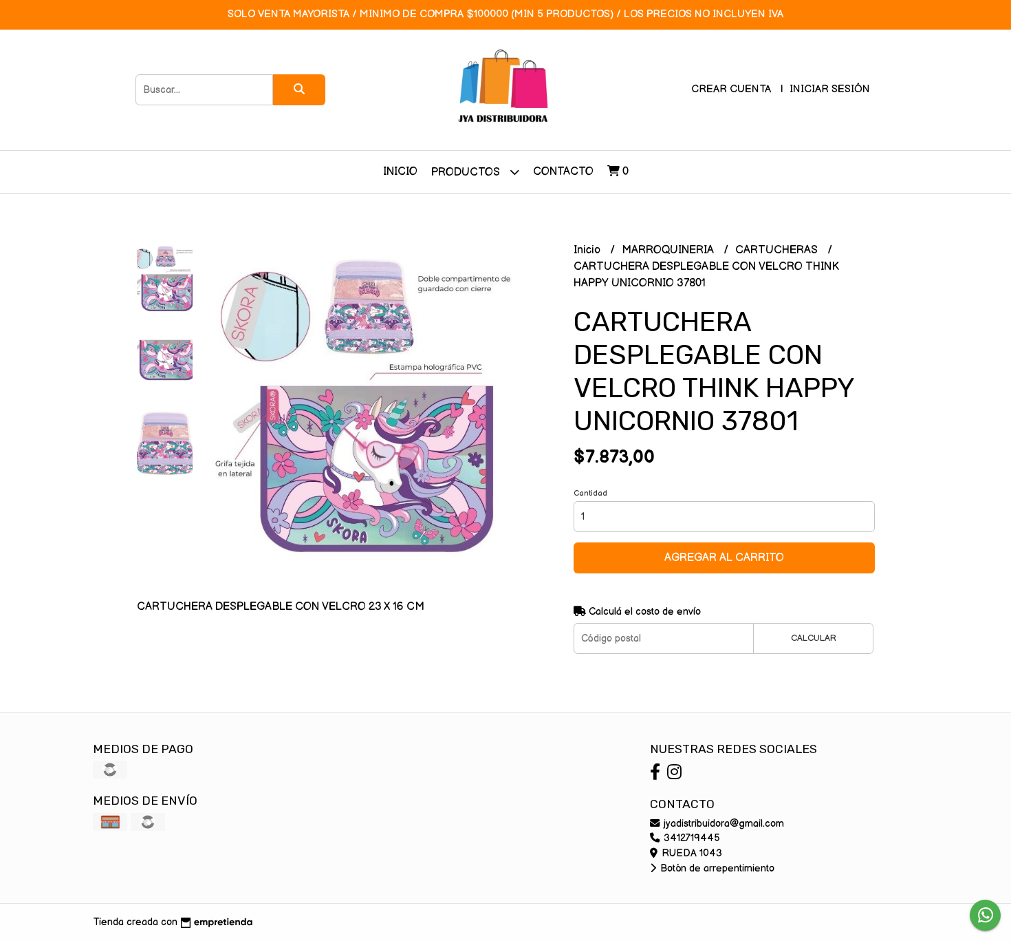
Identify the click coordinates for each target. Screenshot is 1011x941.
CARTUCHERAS (777, 250)
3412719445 (690, 838)
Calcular (813, 638)
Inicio (400, 171)
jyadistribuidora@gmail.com (722, 823)
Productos (467, 172)
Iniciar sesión (830, 89)
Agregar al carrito (724, 557)
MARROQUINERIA (669, 250)
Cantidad (590, 493)
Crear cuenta (731, 89)
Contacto (563, 171)
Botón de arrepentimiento (715, 868)
